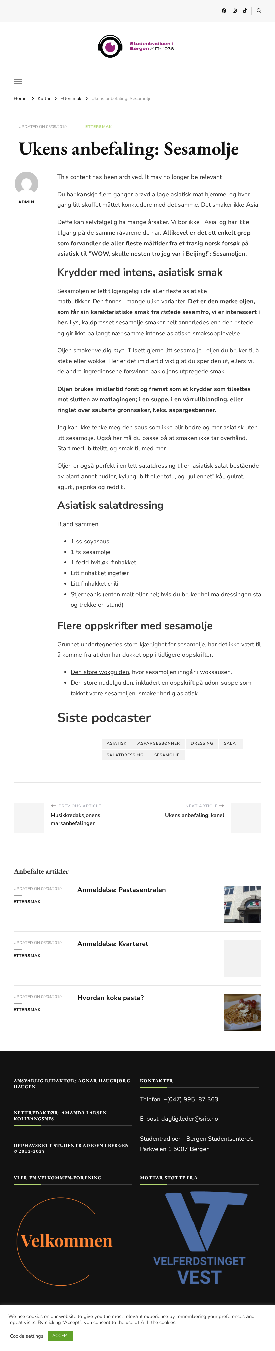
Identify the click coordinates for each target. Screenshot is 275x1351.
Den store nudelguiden (102, 683)
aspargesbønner (159, 743)
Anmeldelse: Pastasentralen (121, 889)
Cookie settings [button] (26, 1336)
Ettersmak (98, 126)
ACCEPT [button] (60, 1336)
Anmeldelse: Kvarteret (112, 943)
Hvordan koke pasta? (110, 997)
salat (231, 743)
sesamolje (167, 755)
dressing (202, 743)
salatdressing (125, 755)
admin (26, 202)
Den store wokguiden (100, 672)
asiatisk (117, 743)
